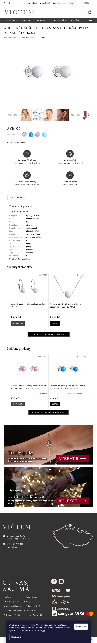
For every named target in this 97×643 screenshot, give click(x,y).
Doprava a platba (59, 3)
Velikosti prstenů (33, 606)
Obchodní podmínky (13, 610)
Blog (28, 601)
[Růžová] (37, 135)
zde (43, 630)
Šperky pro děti (32, 216)
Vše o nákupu (31, 597)
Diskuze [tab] (20, 197)
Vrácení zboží (45, 3)
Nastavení (16, 637)
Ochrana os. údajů (12, 615)
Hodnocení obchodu (29, 3)
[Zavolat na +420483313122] (5, 3)
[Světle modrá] (44, 135)
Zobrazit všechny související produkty (49, 334)
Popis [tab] (11, 197)
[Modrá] (31, 135)
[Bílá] (24, 135)
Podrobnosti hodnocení (35, 37)
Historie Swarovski (34, 615)
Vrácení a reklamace (12, 606)
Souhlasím (81, 626)
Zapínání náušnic (33, 610)
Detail (55, 323)
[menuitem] (12, 20)
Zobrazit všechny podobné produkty (48, 412)
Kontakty (72, 3)
